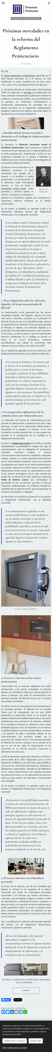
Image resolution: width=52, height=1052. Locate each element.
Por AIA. (4, 71)
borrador (28, 92)
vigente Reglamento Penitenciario (19, 76)
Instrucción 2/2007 (21, 443)
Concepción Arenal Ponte (13, 188)
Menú (49, 3)
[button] (3, 3)
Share (7, 1000)
